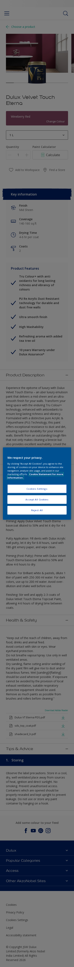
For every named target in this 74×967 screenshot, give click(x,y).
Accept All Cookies (36, 499)
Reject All (37, 510)
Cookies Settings (37, 488)
